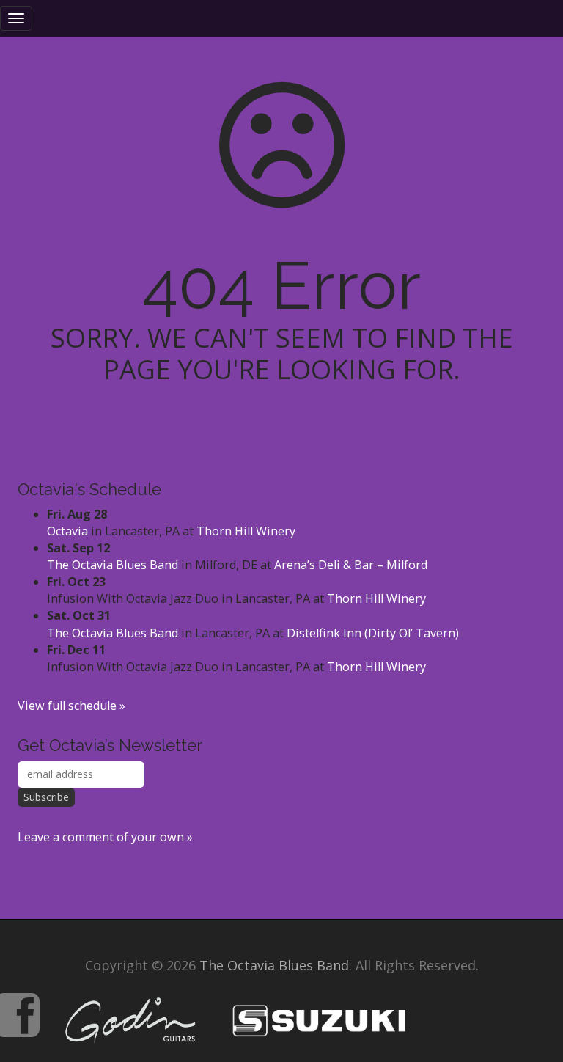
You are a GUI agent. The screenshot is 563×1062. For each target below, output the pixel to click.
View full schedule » (71, 705)
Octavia (67, 531)
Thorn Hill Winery (245, 531)
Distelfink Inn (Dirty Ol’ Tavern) (373, 633)
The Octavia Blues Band (112, 565)
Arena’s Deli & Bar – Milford (350, 565)
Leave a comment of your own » (105, 837)
